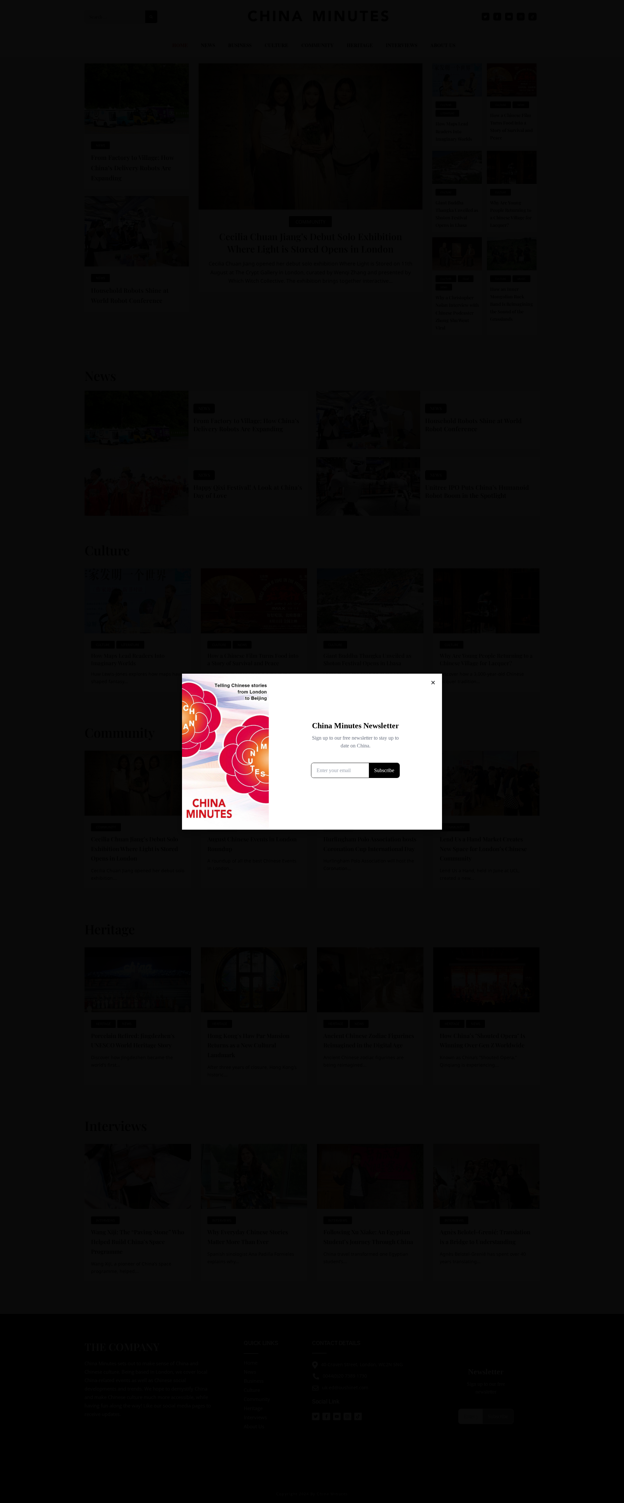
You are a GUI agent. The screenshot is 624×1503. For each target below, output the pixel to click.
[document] (312, 751)
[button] (433, 682)
